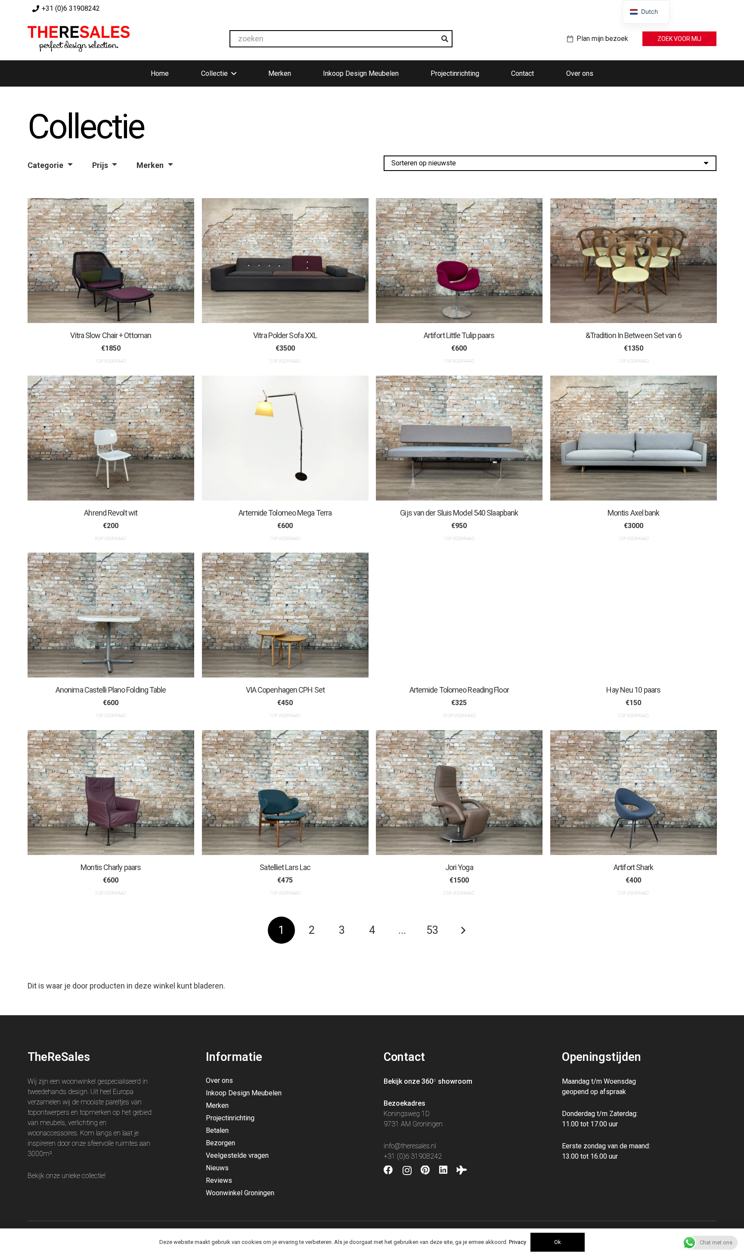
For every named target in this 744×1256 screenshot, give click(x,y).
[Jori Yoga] (459, 792)
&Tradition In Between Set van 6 (633, 335)
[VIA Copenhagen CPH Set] (285, 615)
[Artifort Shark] (633, 792)
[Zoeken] (445, 39)
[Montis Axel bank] (633, 438)
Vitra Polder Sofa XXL (285, 335)
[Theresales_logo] (79, 39)
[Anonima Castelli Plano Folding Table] (111, 615)
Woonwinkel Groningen (240, 1193)
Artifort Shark (633, 866)
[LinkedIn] (443, 1170)
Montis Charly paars (111, 866)
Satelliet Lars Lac (285, 866)
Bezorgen (220, 1143)
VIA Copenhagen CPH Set (284, 689)
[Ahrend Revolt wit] (111, 438)
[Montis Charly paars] (111, 792)
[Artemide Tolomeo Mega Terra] (285, 438)
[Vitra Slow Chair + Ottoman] (111, 260)
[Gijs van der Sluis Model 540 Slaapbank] (459, 438)
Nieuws (217, 1168)
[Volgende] (462, 930)
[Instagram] (407, 1171)
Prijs (100, 165)
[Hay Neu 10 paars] (633, 615)
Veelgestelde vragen (237, 1155)
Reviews (219, 1180)
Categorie (45, 165)
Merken (150, 165)
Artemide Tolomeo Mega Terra (285, 512)
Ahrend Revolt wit (110, 512)
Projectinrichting (230, 1118)
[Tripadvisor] (461, 1170)
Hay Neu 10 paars (633, 689)
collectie (93, 1176)
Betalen (217, 1130)
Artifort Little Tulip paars (459, 335)
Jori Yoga (459, 866)
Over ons (219, 1080)
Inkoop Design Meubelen (244, 1093)
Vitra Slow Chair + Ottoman (110, 335)
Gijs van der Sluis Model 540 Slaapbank (459, 512)
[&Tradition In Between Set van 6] (633, 260)
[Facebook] (388, 1170)
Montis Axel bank (633, 512)
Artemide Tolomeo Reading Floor (459, 689)
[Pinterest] (425, 1170)
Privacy (517, 1242)
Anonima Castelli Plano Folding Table (111, 689)
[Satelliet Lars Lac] (285, 792)
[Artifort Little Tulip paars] (459, 260)
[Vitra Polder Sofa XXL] (285, 260)
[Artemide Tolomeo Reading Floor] (459, 615)
